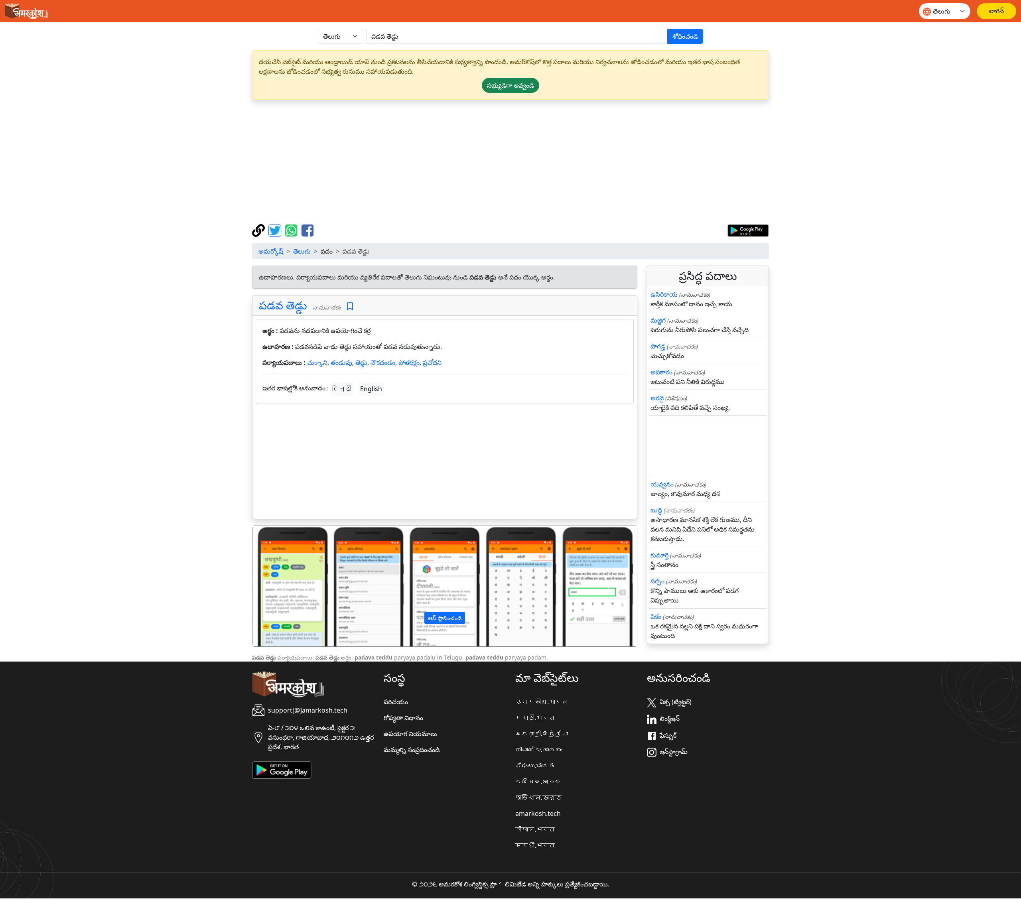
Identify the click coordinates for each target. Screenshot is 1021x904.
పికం (655, 616)
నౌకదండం (383, 362)
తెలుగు (302, 251)
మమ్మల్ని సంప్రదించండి (412, 749)
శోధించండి (685, 36)
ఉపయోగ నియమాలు (410, 733)
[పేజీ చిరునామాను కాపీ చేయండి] (259, 229)
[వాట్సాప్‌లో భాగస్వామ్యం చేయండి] (292, 229)
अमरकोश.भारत (541, 701)
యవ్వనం (662, 484)
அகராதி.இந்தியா (541, 733)
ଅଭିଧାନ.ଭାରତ (538, 781)
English (371, 388)
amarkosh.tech (538, 813)
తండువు (341, 362)
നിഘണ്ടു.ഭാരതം (538, 749)
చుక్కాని (317, 362)
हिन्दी (341, 388)
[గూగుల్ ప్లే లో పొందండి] (748, 229)
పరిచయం (396, 701)
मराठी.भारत (535, 717)
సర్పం (657, 581)
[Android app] (281, 769)
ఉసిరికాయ (664, 294)
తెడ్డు (361, 362)
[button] (281, 586)
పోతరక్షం (409, 362)
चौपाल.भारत (535, 829)
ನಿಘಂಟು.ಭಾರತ (535, 765)
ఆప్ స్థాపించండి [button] (444, 618)
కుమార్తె (659, 555)
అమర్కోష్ (270, 251)
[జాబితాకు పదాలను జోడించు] (350, 306)
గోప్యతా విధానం (403, 717)
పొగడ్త (657, 346)
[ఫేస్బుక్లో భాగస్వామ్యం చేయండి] (307, 229)
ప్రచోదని (432, 362)
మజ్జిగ (658, 320)
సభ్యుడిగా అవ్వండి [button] (510, 85)
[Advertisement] (510, 162)
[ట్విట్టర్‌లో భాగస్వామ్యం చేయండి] (275, 229)
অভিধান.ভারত (538, 797)
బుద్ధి (656, 510)
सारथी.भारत (535, 845)
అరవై (657, 398)
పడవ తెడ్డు (283, 305)
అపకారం (661, 372)
